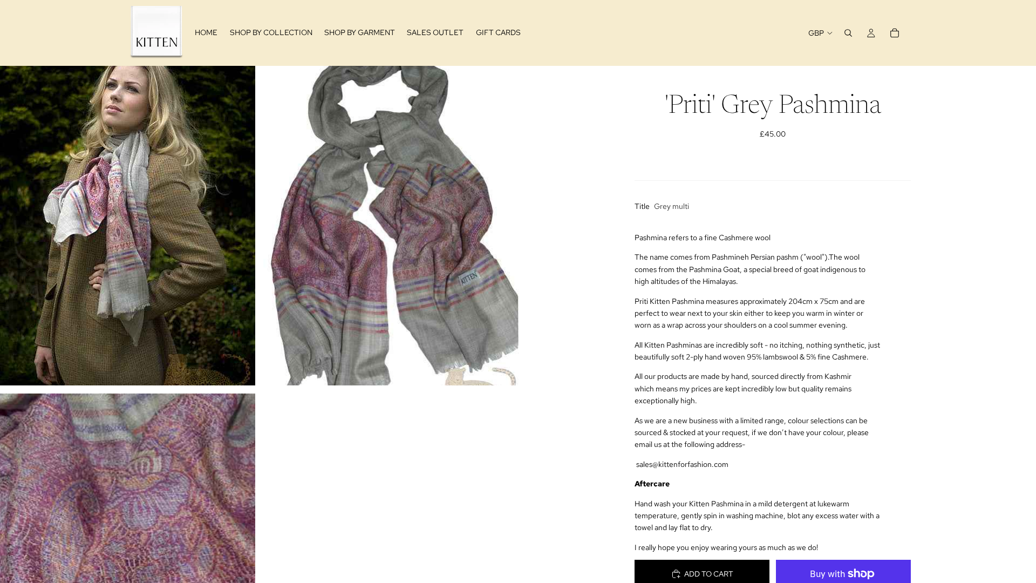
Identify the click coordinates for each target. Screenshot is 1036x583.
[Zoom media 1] (127, 225)
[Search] (848, 33)
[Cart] (894, 33)
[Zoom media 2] (391, 225)
